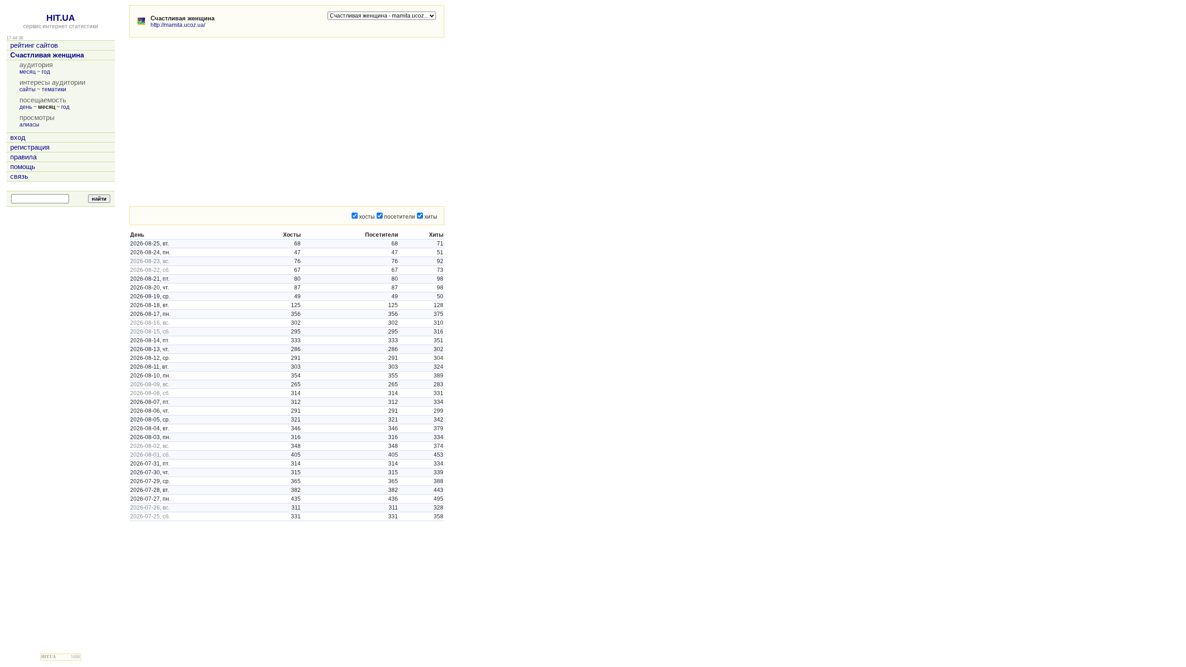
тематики (54, 89)
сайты (27, 89)
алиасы (29, 124)
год (46, 72)
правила (23, 157)
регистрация (30, 147)
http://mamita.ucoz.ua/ (178, 25)
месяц (27, 72)
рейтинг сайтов (34, 45)
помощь (22, 166)
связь (19, 176)
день (25, 107)
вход (17, 137)
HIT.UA (60, 18)
